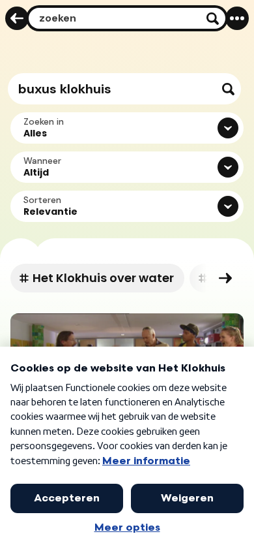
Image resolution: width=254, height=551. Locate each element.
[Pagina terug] (17, 18)
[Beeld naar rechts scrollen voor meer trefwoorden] (225, 278)
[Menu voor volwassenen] (237, 18)
